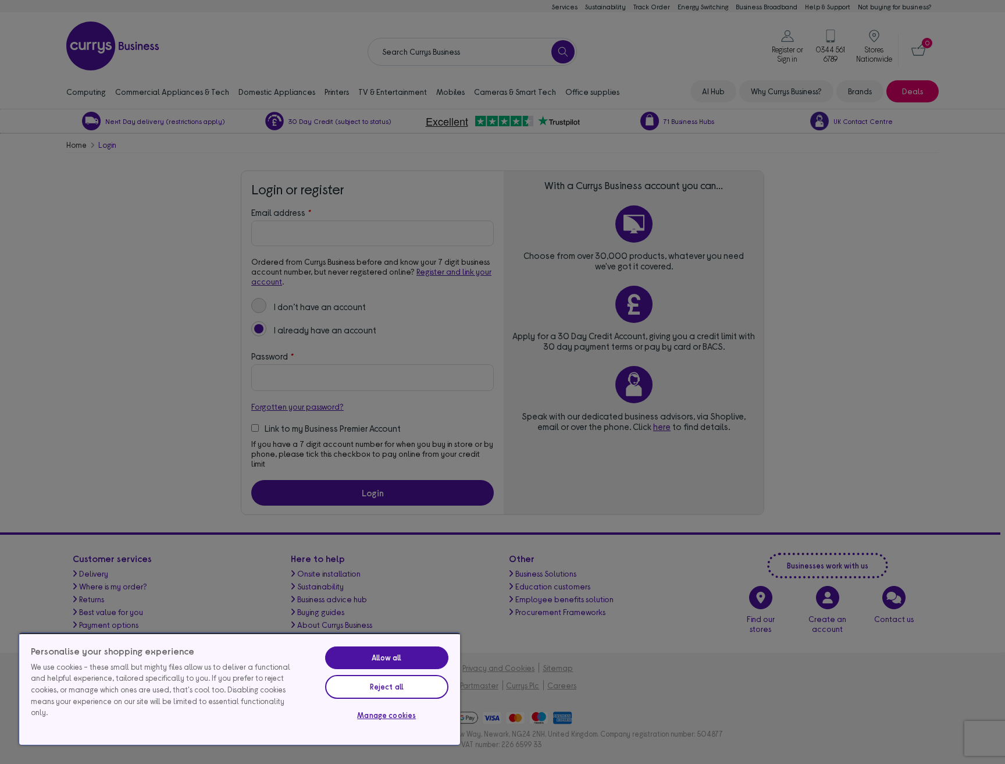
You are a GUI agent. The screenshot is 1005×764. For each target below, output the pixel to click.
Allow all (386, 657)
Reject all (387, 686)
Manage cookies (386, 715)
